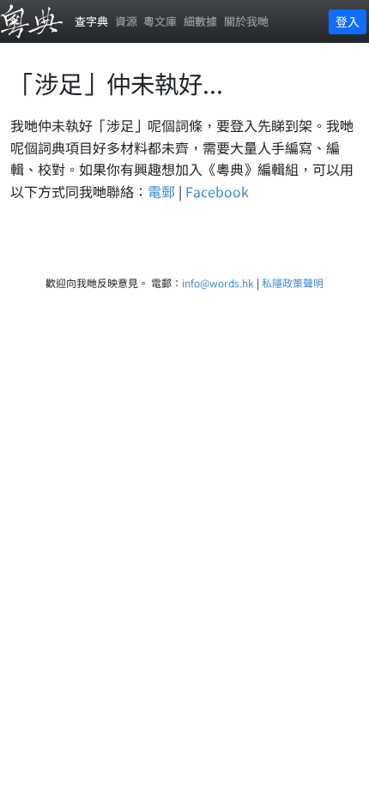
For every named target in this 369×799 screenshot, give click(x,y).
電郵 (161, 191)
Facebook (217, 191)
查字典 (91, 21)
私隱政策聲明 (293, 282)
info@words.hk (218, 282)
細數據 (200, 21)
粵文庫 (160, 21)
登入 (348, 21)
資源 (126, 21)
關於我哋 (246, 21)
